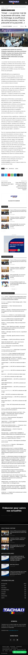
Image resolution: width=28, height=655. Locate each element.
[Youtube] (17, 640)
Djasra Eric (3, 374)
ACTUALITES (7, 7)
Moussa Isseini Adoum (6, 400)
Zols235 (2, 309)
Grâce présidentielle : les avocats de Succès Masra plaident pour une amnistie (17, 225)
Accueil (2, 7)
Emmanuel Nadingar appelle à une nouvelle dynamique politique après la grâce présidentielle (18, 283)
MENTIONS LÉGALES (14, 564)
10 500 (6, 168)
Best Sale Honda (4, 432)
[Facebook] (2, 175)
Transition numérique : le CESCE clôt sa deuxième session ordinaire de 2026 (17, 218)
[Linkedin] (15, 175)
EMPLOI (13, 10)
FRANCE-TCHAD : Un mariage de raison (11, 483)
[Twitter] (5, 175)
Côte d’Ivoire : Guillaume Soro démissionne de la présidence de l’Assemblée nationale (13, 478)
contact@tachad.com (13, 630)
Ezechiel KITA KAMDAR (7, 26)
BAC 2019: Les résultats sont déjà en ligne (16, 374)
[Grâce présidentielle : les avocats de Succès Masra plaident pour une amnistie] (5, 226)
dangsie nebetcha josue (6, 429)
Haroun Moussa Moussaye (7, 396)
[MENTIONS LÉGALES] (5, 566)
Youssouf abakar (4, 362)
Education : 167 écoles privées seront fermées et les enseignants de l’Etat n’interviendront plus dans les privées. (13, 311)
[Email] (18, 175)
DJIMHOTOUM (4, 305)
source (2, 436)
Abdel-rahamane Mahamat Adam (8, 425)
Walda (2, 394)
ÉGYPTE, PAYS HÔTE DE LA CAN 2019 (16, 339)
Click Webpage (4, 339)
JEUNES (16, 168)
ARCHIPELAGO (11, 168)
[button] (19, 652)
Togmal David (4, 421)
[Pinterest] (9, 175)
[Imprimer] (21, 175)
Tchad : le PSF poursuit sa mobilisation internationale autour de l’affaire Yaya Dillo (18, 211)
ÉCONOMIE (9, 10)
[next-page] (4, 231)
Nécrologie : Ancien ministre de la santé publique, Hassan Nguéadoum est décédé (13, 488)
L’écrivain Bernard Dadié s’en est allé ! (11, 467)
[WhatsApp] (12, 175)
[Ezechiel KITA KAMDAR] (14, 196)
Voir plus (13, 289)
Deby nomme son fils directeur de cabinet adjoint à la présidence (7, 184)
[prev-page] (2, 231)
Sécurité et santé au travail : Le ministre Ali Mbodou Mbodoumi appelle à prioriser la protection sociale (13, 452)
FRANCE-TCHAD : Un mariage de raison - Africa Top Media (13, 481)
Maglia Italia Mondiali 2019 (7, 341)
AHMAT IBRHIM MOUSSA (6, 379)
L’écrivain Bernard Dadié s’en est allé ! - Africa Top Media (13, 465)
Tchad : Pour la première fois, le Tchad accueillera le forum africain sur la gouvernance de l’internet (18, 573)
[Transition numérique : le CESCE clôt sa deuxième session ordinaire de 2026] (5, 219)
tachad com (3, 492)
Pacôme (3, 322)
